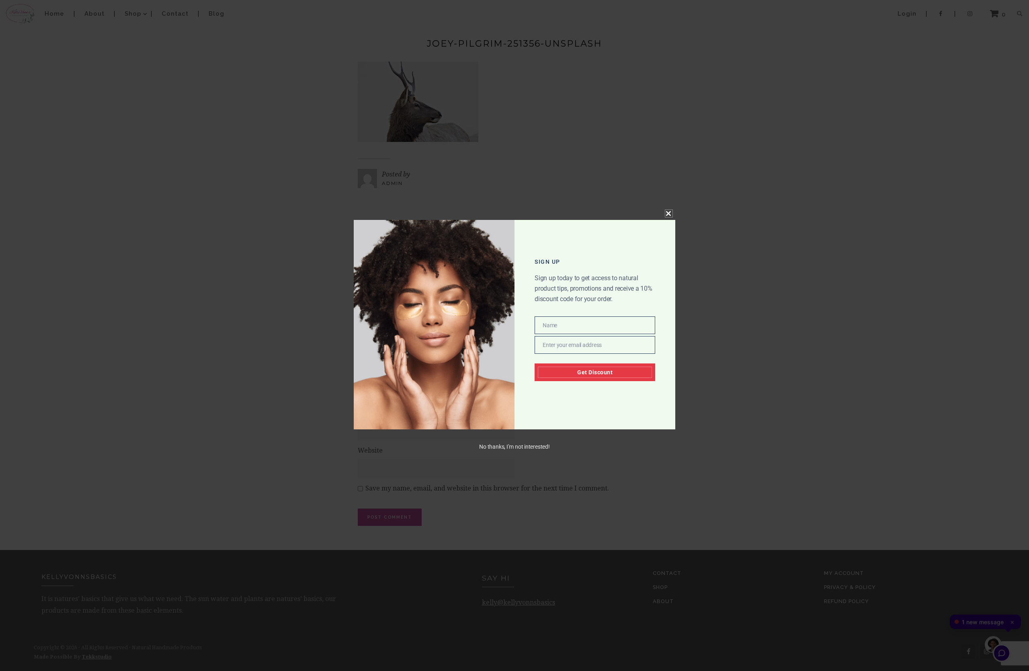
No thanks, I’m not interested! (514, 446)
